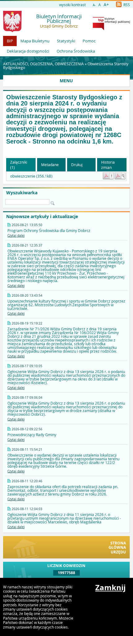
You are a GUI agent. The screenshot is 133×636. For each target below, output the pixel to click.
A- (94, 5)
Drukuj (77, 164)
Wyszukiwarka (21, 193)
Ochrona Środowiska (76, 51)
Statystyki (66, 41)
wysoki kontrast (72, 4)
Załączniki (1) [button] (18, 165)
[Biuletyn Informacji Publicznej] (111, 28)
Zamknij (110, 587)
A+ (106, 4)
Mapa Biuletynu (34, 41)
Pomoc (89, 41)
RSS (126, 4)
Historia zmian (108, 165)
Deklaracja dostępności (28, 51)
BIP (10, 41)
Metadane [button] (50, 164)
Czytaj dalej (16, 236)
